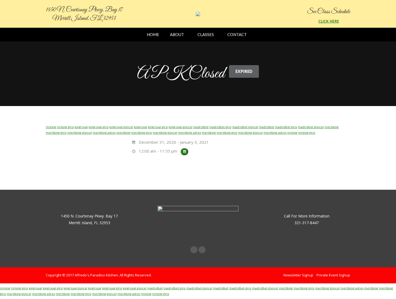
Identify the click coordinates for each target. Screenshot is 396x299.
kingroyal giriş (99, 127)
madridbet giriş (220, 127)
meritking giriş (56, 133)
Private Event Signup (333, 275)
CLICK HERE (328, 21)
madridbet (201, 127)
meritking (332, 127)
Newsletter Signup (298, 275)
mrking (51, 127)
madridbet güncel (245, 127)
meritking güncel (79, 133)
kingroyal (81, 127)
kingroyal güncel (121, 127)
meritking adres (104, 133)
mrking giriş (65, 127)
